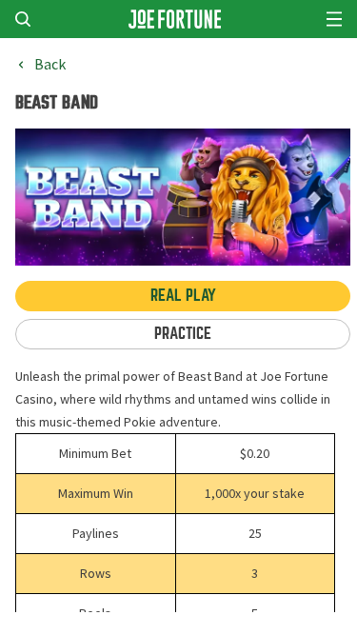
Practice (182, 334)
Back (50, 64)
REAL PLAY (183, 296)
